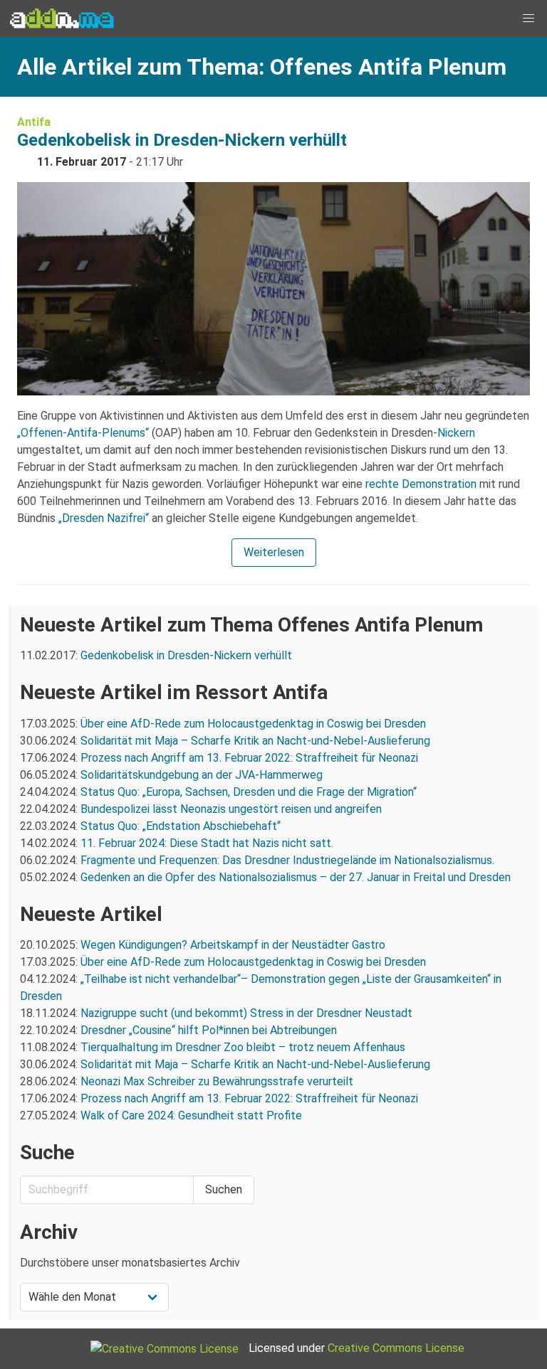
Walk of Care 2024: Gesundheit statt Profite (191, 1115)
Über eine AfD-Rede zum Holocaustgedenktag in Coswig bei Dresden (253, 723)
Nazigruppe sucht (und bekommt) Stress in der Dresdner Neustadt (246, 1013)
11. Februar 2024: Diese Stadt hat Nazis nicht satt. (208, 843)
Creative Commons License (396, 1348)
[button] (528, 18)
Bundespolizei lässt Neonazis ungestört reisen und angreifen (231, 809)
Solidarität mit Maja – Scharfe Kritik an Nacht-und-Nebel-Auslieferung (255, 740)
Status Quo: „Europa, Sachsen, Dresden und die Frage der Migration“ (248, 792)
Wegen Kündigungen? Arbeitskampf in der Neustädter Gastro (232, 945)
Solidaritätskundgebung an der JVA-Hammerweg (201, 775)
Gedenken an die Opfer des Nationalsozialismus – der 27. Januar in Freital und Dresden (295, 877)
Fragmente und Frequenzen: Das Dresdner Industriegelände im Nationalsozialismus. (287, 860)
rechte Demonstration (420, 484)
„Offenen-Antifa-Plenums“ (83, 433)
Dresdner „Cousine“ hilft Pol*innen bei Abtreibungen (208, 1030)
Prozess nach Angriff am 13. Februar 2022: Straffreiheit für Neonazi (249, 758)
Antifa (34, 122)
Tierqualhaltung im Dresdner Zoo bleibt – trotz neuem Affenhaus (242, 1047)
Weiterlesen (274, 552)
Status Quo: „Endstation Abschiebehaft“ (180, 826)
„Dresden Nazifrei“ (103, 518)
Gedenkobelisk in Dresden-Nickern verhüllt (182, 140)
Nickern (456, 433)
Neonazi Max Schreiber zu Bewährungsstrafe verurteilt (216, 1081)
